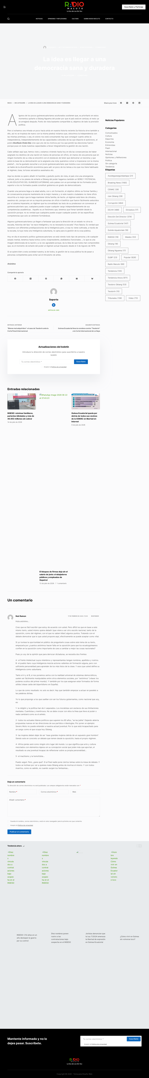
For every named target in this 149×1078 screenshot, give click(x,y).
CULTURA (75, 19)
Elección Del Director (120, 216)
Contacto (109, 19)
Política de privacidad (58, 367)
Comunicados (111, 133)
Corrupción (115, 203)
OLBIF (112, 257)
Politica (108, 160)
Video (133, 298)
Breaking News (117, 183)
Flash (107, 148)
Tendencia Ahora (118, 278)
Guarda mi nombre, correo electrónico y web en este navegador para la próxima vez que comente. (46, 821)
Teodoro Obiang (117, 284)
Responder (95, 616)
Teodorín (114, 291)
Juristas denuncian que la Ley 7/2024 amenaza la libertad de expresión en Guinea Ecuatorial (95, 937)
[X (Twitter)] (127, 103)
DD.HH (113, 210)
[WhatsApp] (61, 279)
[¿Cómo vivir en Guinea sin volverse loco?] (114, 938)
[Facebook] (121, 103)
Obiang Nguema (117, 250)
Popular (130, 257)
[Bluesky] (92, 279)
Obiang (113, 244)
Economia (109, 142)
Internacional (111, 151)
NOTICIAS (39, 19)
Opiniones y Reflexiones (115, 157)
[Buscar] (8, 19)
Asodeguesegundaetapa (120, 176)
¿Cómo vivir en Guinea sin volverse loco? (129, 937)
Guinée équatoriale (118, 230)
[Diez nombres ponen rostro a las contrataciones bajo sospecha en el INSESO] (45, 938)
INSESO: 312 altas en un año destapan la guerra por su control (27, 938)
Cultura (108, 136)
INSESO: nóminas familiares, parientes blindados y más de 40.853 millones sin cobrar (20, 416)
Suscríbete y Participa (133, 7)
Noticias (109, 154)
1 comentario (100, 47)
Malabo (130, 237)
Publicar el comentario (19, 832)
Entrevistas (110, 145)
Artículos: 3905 (53, 310)
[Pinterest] (133, 103)
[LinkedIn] (139, 103)
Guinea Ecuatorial (118, 223)
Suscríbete (81, 361)
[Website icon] (53, 305)
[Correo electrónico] (77, 279)
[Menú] (4, 7)
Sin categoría (87, 47)
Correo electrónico (49, 792)
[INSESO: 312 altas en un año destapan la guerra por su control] (10, 938)
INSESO (113, 237)
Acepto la (55, 367)
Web (74, 792)
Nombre (13, 792)
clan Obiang (115, 196)
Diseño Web (87, 1074)
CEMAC (113, 189)
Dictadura (132, 210)
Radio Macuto (116, 264)
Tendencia (109, 166)
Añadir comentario (17, 800)
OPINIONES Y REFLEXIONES (57, 19)
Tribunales (115, 298)
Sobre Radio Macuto (92, 19)
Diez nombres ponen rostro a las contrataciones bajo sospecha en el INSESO (61, 937)
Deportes (109, 139)
